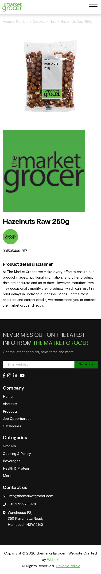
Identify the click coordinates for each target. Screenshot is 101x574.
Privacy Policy (68, 565)
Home (7, 21)
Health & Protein (16, 468)
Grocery (39, 21)
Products (10, 411)
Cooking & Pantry (17, 453)
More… (8, 475)
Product (22, 21)
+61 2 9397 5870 (22, 504)
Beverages (11, 461)
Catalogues (12, 426)
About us (10, 404)
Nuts (53, 21)
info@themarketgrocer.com (31, 496)
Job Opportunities (17, 418)
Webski (53, 559)
